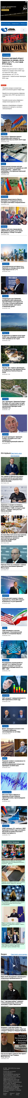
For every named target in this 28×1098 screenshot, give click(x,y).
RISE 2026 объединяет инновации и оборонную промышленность (13, 977)
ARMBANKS (15, 24)
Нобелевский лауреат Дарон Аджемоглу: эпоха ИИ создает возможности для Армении (13, 599)
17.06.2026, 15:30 (5, 980)
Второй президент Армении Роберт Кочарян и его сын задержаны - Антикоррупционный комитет (13, 439)
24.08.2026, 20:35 (6, 733)
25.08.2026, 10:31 (6, 443)
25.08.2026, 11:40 (6, 374)
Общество (6, 333)
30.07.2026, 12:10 (5, 483)
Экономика (6, 55)
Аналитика (5, 595)
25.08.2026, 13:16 (6, 308)
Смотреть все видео (19, 954)
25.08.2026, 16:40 (5, 141)
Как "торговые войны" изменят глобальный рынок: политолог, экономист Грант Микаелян (12, 1002)
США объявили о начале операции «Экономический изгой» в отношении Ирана (12, 632)
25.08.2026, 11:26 (6, 409)
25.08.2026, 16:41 (7, 66)
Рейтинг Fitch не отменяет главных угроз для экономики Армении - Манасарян (13, 566)
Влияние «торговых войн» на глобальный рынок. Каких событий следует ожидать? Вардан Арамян (13, 1029)
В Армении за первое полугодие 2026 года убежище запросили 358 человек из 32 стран (13, 337)
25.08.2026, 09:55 (6, 603)
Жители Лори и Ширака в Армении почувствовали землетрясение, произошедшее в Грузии (13, 797)
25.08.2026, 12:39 (6, 340)
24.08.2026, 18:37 (6, 801)
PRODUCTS (24, 24)
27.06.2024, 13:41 (5, 1058)
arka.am (10, 1082)
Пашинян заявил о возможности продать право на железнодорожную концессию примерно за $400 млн (13, 763)
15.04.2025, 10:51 (4, 1006)
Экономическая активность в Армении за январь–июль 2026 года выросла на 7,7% (13, 268)
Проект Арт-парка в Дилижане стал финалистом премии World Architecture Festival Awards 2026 (13, 370)
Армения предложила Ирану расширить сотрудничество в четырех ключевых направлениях (13, 200)
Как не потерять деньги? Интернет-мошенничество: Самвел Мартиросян (14, 1055)
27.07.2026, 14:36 (5, 512)
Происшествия (7, 792)
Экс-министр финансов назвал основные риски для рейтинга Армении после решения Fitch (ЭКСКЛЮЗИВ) (12, 479)
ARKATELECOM (5, 24)
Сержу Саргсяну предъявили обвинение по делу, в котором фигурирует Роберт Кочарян (12, 230)
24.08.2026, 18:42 (6, 767)
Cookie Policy (18, 1094)
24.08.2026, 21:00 (6, 701)
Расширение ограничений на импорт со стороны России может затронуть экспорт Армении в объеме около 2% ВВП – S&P (12, 666)
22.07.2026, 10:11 (4, 569)
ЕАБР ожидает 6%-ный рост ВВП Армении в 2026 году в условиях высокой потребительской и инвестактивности (14, 831)
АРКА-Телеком (13, 842)
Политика (4, 134)
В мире (5, 628)
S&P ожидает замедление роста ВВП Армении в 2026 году (14, 698)
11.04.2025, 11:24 (4, 1032)
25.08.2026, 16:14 (5, 174)
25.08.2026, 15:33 (5, 204)
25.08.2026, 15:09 (5, 234)
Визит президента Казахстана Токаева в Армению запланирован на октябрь (13, 730)
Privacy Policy (5, 1094)
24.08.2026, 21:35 (6, 670)
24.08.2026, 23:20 (6, 635)
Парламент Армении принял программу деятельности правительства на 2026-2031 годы (13, 138)
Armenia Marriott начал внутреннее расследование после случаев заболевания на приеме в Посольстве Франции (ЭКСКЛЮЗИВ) (13, 538)
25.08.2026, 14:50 (6, 271)
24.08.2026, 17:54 (6, 835)
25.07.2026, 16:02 (5, 542)
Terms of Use (12, 1094)
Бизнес (3, 164)
